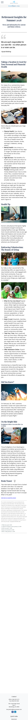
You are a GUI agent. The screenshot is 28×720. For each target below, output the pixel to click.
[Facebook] (13, 712)
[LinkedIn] (15, 712)
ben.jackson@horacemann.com (14, 709)
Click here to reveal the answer (8, 498)
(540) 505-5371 (15, 699)
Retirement (14, 719)
